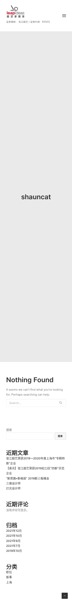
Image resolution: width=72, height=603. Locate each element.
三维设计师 (13, 483)
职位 (9, 572)
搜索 (9, 430)
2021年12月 (14, 531)
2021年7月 (13, 546)
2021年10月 (14, 535)
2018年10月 (14, 551)
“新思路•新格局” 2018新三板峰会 (27, 478)
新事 (9, 577)
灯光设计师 (13, 488)
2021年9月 (13, 541)
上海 (9, 582)
